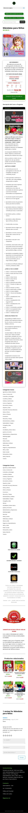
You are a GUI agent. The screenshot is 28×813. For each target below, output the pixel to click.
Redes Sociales (6, 452)
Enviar (22, 757)
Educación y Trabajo (7, 418)
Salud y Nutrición (6, 456)
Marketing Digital (6, 436)
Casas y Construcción (7, 394)
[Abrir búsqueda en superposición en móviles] (14, 22)
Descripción (8, 108)
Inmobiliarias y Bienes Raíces (9, 429)
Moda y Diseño (6, 441)
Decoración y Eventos (7, 405)
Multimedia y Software (8, 443)
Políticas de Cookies (7, 793)
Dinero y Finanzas (7, 414)
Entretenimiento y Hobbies (8, 421)
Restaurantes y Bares (7, 454)
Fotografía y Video (7, 425)
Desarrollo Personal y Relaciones (10, 409)
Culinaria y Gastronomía (8, 401)
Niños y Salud (6, 449)
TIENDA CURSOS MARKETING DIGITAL (14, 13)
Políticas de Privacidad (8, 791)
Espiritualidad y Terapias (8, 423)
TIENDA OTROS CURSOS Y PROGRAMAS (14, 18)
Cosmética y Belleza (7, 398)
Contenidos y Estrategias (8, 396)
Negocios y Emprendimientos (9, 447)
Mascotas (5, 438)
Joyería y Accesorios (7, 432)
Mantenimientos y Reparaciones (10, 434)
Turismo (4, 458)
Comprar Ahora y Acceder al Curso (14, 97)
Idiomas (4, 427)
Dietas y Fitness (6, 412)
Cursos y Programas (7, 403)
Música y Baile (6, 445)
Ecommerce (5, 416)
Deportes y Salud (6, 407)
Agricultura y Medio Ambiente (9, 392)
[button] (23, 36)
